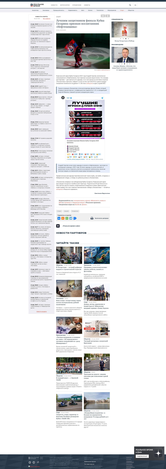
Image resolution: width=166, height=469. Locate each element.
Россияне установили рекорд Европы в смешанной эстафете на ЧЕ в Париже (41, 299)
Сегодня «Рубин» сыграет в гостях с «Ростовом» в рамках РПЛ (40, 286)
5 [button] (130, 64)
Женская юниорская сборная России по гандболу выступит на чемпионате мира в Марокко (40, 40)
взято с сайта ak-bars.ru (104, 70)
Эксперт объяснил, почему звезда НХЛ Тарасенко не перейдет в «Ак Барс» (40, 200)
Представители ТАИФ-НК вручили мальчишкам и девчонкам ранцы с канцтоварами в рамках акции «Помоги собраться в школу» (69, 383)
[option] (124, 29)
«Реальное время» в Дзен (71, 226)
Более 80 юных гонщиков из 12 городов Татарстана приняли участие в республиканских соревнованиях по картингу (69, 421)
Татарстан (75, 211)
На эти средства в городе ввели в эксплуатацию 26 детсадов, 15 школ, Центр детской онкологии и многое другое (96, 420)
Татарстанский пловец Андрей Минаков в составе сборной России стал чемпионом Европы (41, 221)
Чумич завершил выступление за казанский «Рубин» (41, 129)
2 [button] (123, 39)
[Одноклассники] (107, 15)
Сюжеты (87, 5)
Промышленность (58, 10)
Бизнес (90, 10)
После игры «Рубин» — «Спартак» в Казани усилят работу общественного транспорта (41, 193)
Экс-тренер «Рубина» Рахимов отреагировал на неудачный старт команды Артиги (41, 242)
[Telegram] (70, 218)
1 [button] (120, 39)
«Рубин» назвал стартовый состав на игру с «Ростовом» (39, 263)
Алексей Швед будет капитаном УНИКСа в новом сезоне (41, 92)
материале (59, 189)
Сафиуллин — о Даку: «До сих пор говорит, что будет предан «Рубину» (41, 105)
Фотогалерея (65, 5)
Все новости (46, 18)
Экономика (46, 10)
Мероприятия (112, 10)
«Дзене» (84, 204)
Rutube (77, 204)
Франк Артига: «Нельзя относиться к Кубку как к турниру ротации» (41, 98)
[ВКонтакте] (103, 15)
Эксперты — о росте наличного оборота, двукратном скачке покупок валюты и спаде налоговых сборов (69, 306)
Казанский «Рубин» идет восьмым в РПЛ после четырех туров (41, 214)
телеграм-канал (78, 200)
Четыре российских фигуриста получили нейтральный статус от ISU (41, 112)
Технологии (100, 10)
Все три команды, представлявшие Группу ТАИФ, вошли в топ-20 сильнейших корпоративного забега (96, 309)
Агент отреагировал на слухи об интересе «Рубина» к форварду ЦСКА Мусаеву (41, 207)
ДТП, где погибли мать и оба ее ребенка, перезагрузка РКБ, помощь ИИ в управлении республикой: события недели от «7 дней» (97, 380)
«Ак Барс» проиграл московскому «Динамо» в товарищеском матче (40, 80)
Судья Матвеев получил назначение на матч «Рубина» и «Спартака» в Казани (40, 186)
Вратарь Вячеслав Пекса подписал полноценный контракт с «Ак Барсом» (40, 66)
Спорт (122, 10)
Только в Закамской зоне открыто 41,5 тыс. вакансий (69, 270)
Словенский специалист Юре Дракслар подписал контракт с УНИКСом (40, 164)
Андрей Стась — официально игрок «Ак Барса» (40, 87)
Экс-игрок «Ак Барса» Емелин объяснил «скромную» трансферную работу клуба (41, 228)
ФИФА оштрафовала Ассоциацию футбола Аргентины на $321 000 (41, 59)
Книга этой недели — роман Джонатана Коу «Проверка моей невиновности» (96, 344)
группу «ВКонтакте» (92, 200)
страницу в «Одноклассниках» (74, 202)
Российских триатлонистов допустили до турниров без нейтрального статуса (41, 73)
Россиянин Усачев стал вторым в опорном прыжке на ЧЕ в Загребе (41, 25)
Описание (129, 464)
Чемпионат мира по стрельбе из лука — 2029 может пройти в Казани (40, 270)
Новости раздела (41, 311)
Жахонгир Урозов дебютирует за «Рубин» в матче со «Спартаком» (41, 123)
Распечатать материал (102, 218)
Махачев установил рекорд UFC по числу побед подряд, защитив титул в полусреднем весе (41, 249)
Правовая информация (130, 462)
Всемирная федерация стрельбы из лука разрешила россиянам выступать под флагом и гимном (41, 279)
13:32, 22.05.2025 (61, 30)
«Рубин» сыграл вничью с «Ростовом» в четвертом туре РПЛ (41, 256)
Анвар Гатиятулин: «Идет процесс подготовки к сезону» (41, 293)
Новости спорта (41, 16)
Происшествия (61, 335)
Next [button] (136, 29)
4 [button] (128, 39)
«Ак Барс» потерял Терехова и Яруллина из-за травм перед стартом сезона (41, 157)
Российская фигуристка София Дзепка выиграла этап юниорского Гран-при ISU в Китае (41, 48)
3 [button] (126, 39)
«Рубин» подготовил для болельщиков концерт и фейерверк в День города (40, 171)
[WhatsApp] (66, 218)
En (135, 5)
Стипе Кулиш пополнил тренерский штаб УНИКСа (41, 151)
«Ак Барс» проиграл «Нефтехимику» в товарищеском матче (40, 306)
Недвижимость (72, 10)
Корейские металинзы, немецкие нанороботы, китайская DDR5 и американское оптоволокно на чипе (95, 272)
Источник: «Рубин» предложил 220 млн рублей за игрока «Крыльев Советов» (40, 235)
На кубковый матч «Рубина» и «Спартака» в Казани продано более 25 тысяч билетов (40, 145)
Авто (82, 10)
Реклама (128, 459)
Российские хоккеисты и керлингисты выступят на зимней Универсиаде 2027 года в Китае (41, 32)
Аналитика (35, 10)
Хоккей (66, 211)
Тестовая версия (89, 464)
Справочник (76, 5)
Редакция (129, 457)
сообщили (89, 83)
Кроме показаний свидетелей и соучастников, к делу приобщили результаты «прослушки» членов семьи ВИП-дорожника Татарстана (69, 344)
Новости (54, 5)
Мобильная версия (90, 461)
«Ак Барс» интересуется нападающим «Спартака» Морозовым (41, 179)
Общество (131, 10)
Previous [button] (113, 29)
